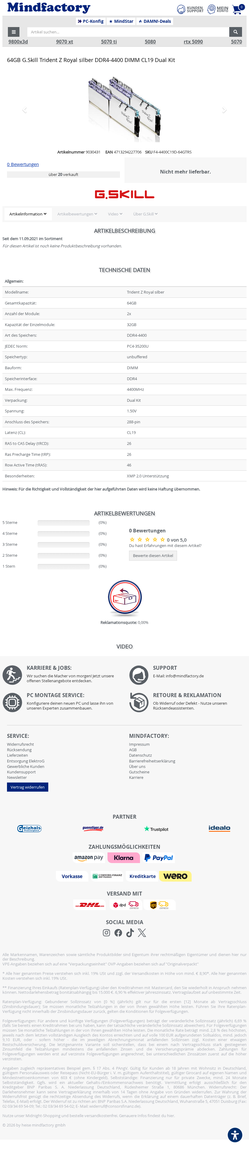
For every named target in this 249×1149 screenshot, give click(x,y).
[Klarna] (124, 857)
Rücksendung (19, 749)
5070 (236, 42)
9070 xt (64, 42)
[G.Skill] (124, 194)
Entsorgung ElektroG (25, 761)
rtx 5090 (193, 42)
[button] (13, 32)
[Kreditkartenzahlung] (142, 876)
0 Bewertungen (23, 164)
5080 (150, 42)
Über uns (137, 766)
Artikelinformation (26, 214)
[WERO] (176, 876)
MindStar (123, 21)
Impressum (139, 744)
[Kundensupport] (190, 8)
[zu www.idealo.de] (219, 829)
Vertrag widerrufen (28, 787)
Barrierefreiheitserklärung (152, 761)
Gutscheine (139, 772)
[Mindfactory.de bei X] (142, 933)
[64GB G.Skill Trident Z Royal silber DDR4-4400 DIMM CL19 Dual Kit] (124, 109)
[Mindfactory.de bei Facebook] (118, 933)
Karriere (136, 777)
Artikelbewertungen (75, 214)
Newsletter (17, 777)
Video (113, 214)
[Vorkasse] (73, 876)
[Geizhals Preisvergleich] (29, 828)
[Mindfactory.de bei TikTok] (130, 933)
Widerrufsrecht (20, 744)
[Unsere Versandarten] (124, 904)
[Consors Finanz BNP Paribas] (108, 876)
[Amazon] (90, 857)
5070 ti (109, 42)
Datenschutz (140, 755)
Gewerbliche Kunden (25, 766)
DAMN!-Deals (156, 21)
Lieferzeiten (17, 755)
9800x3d (18, 42)
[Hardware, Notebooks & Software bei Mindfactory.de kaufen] (71, 8)
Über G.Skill (143, 214)
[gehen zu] (2, 496)
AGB (133, 749)
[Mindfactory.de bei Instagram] (106, 933)
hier (170, 1115)
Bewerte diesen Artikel (153, 555)
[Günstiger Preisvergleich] (93, 828)
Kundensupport (21, 772)
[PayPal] (159, 857)
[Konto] (217, 9)
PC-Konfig (93, 21)
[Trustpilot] (156, 828)
